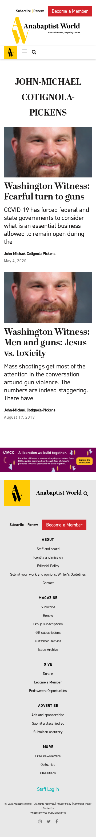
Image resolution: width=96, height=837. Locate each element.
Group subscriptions (48, 624)
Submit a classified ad (48, 723)
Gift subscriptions (48, 632)
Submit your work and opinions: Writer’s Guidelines (48, 574)
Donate (48, 673)
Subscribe (23, 11)
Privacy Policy (64, 803)
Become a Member (70, 11)
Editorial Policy (48, 565)
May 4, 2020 (15, 261)
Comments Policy (82, 803)
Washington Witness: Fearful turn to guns (47, 191)
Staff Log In (48, 789)
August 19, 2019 (19, 417)
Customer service (48, 641)
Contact (48, 582)
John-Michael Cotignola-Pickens (29, 253)
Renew (38, 11)
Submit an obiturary (48, 731)
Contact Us (48, 808)
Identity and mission (48, 557)
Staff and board (48, 548)
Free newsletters (48, 756)
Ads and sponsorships (47, 714)
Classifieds (48, 773)
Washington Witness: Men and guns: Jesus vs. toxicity (47, 343)
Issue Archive (48, 649)
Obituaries (48, 764)
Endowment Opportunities (48, 690)
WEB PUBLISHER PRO (54, 812)
